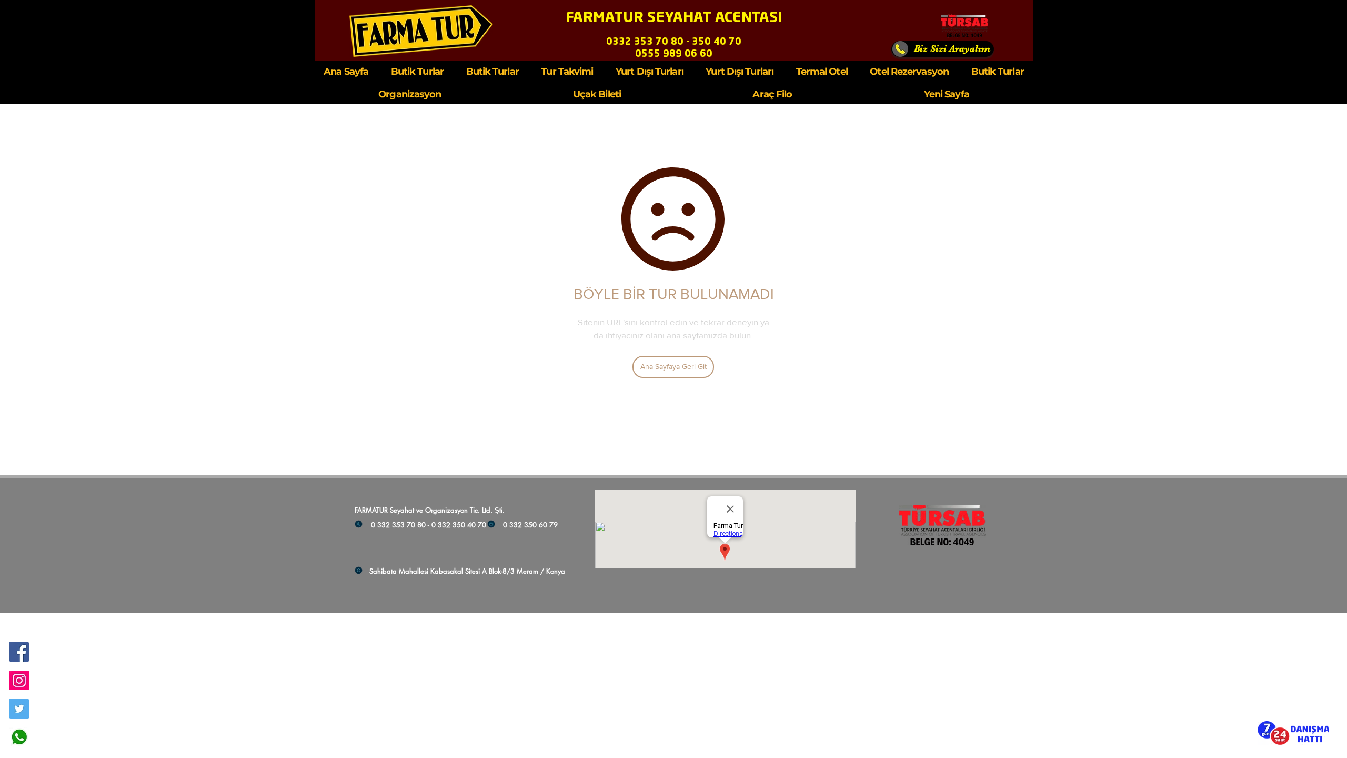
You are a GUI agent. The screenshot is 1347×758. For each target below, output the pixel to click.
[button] (1293, 733)
